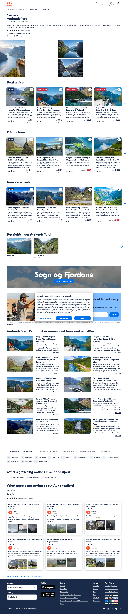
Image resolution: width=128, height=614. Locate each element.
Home (9, 576)
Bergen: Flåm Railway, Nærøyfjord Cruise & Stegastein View (61, 541)
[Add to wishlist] (31, 89)
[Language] (110, 2)
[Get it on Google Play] (48, 587)
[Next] (125, 105)
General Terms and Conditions (69, 598)
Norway (15, 576)
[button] (19, 248)
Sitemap (62, 604)
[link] (19, 248)
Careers (95, 589)
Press (94, 595)
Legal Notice (63, 589)
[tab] (21, 451)
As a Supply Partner (111, 586)
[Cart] (103, 2)
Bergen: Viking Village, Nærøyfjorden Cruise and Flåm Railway (102, 505)
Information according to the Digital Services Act (74, 601)
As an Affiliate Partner (111, 592)
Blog (94, 592)
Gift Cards (96, 598)
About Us (96, 586)
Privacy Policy (64, 592)
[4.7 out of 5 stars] (12, 30)
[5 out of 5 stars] (25, 509)
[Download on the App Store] (48, 594)
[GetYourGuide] (9, 4)
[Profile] (118, 2)
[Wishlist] (95, 2)
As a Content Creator (111, 589)
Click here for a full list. (48, 477)
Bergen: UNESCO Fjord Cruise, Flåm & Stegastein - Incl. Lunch (24, 505)
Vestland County (26, 576)
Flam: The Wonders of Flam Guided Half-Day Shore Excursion (25, 541)
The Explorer (96, 601)
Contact (62, 586)
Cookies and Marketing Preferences (70, 595)
